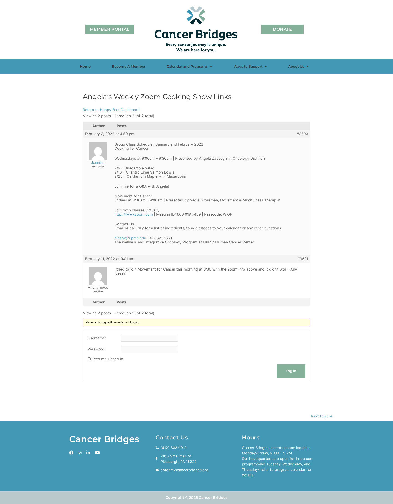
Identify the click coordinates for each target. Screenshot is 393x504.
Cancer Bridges (104, 439)
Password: (96, 349)
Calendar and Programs (187, 66)
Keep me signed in (107, 359)
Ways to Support (248, 66)
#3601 (302, 259)
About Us (296, 66)
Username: (97, 338)
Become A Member (128, 66)
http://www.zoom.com (133, 214)
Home (85, 66)
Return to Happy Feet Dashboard (111, 110)
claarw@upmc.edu (130, 238)
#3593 (302, 134)
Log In (291, 371)
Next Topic (322, 416)
